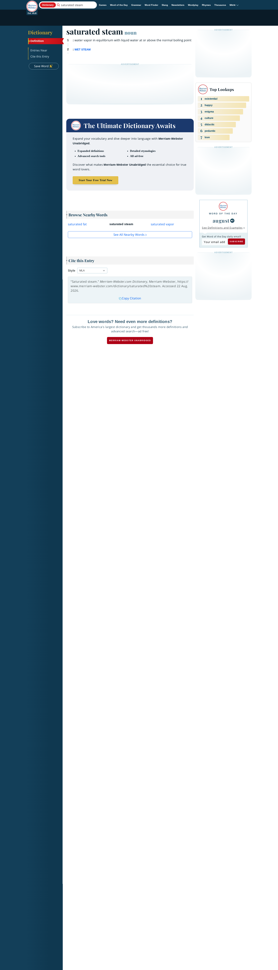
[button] (234, 5)
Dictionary (40, 32)
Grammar (136, 5)
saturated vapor (162, 224)
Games (103, 5)
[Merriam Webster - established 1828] (32, 4)
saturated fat (77, 224)
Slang (165, 5)
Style (71, 270)
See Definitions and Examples (222, 227)
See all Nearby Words (128, 235)
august (221, 220)
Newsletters (177, 5)
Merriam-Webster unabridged (130, 340)
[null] (232, 221)
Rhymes (206, 5)
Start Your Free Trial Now (95, 180)
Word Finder (151, 5)
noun (131, 32)
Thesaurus (220, 5)
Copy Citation (131, 298)
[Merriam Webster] (223, 206)
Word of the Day (119, 5)
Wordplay (193, 5)
